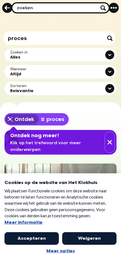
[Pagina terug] (7, 8)
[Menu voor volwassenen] (114, 8)
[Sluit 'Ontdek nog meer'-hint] (110, 142)
